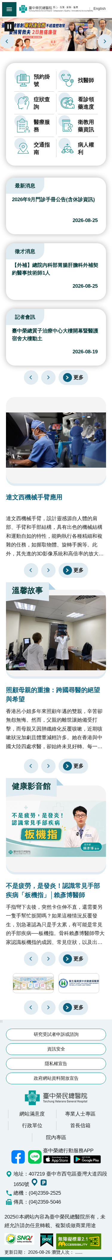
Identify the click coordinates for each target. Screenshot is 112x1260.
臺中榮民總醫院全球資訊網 (56, 9)
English (99, 8)
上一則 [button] (31, 1007)
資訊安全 (56, 1048)
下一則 (105, 41)
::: (1, 18)
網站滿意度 (32, 1114)
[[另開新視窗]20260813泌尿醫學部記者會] (56, 34)
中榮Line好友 (35, 1157)
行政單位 (32, 1125)
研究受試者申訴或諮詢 (56, 1034)
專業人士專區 (80, 1114)
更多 (78, 377)
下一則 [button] (48, 1007)
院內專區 (56, 1137)
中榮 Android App (87, 1159)
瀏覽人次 (61, 1252)
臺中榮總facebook (18, 1157)
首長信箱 (80, 1125)
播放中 (13, 185)
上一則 (7, 41)
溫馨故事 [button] (27, 590)
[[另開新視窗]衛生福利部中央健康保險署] (79, 983)
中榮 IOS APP (56, 1159)
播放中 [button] (9, 26)
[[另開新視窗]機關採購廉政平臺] (33, 983)
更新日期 (13, 1252)
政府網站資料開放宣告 (56, 1078)
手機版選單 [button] (9, 9)
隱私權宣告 (56, 1063)
